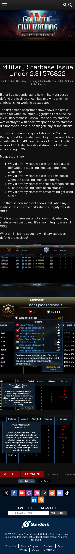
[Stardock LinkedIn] (34, 500)
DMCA (35, 549)
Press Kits (10, 546)
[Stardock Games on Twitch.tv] (29, 493)
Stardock (18, 534)
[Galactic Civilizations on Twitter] (6, 493)
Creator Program (30, 546)
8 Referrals (70, 474)
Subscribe (58, 513)
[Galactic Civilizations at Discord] (60, 493)
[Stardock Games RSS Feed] (41, 500)
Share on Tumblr (27, 481)
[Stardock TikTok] (67, 493)
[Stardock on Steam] (44, 493)
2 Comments (52, 474)
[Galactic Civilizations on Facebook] (14, 493)
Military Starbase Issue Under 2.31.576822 (37, 70)
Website (10, 474)
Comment (33, 474)
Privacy (23, 549)
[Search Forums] (70, 5)
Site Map (48, 546)
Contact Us (50, 549)
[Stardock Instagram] (37, 493)
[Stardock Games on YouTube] (22, 493)
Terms (61, 546)
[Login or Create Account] (65, 5)
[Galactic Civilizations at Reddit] (52, 493)
